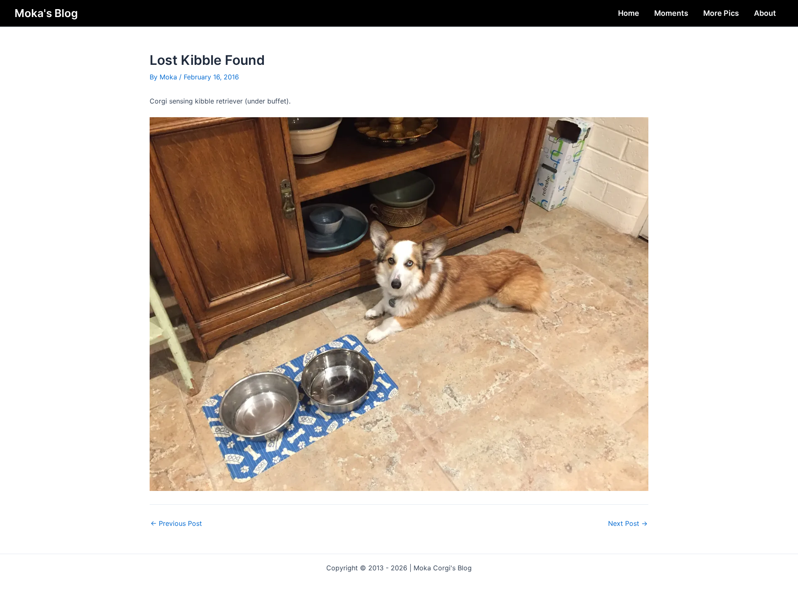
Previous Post (176, 523)
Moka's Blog (46, 13)
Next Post (628, 523)
